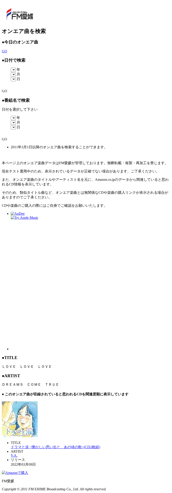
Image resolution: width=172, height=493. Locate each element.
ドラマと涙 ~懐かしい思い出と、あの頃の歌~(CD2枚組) (55, 447)
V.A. (14, 455)
